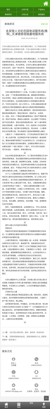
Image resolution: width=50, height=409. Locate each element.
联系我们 (41, 14)
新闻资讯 (8, 14)
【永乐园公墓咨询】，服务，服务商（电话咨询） (27, 332)
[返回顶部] (46, 398)
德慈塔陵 (9, 74)
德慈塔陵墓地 (39, 107)
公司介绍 (24, 9)
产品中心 (41, 9)
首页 (8, 9)
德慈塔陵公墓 (24, 95)
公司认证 (24, 14)
